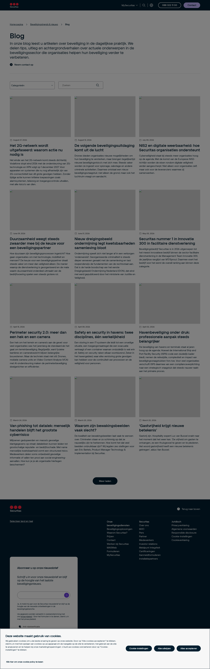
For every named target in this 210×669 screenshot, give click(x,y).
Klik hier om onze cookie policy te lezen (24, 662)
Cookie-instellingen (138, 648)
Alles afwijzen (164, 648)
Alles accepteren (188, 648)
